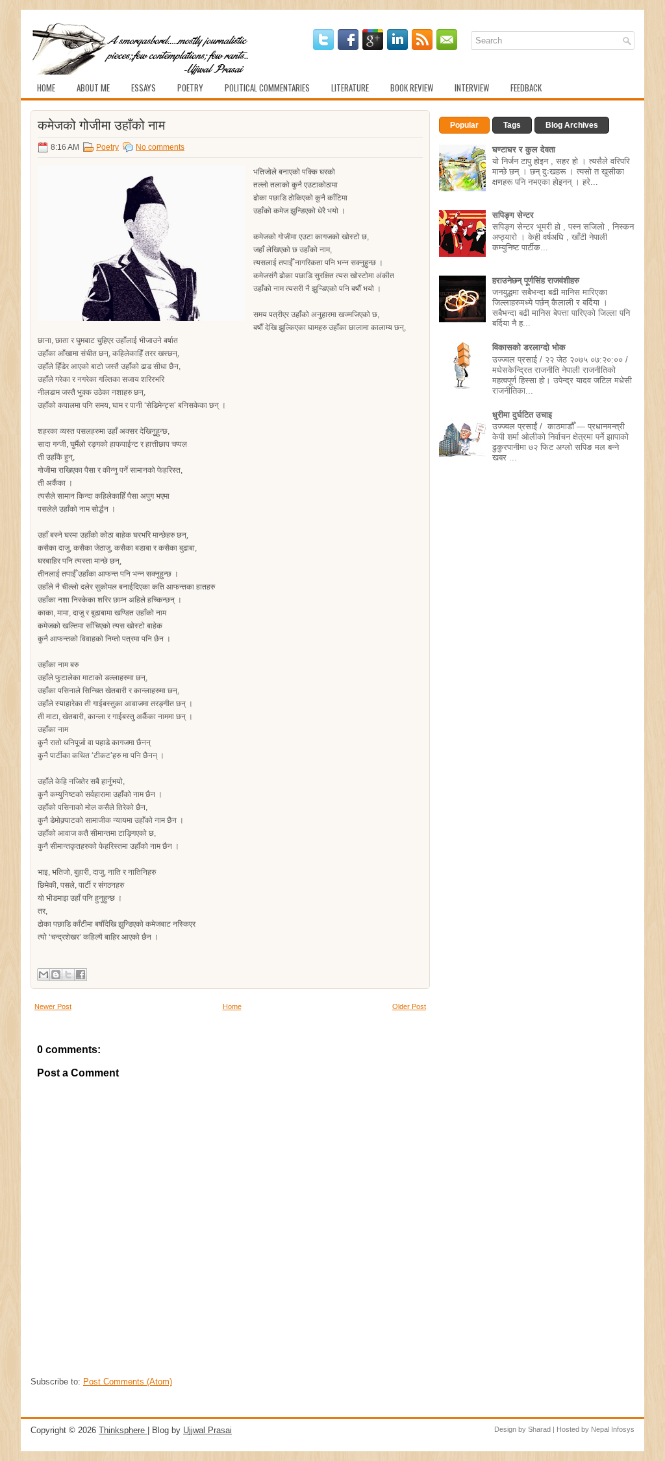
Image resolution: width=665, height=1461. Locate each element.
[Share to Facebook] (80, 974)
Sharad (539, 1429)
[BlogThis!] (55, 974)
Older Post (409, 1006)
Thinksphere (123, 1430)
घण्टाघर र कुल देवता (523, 149)
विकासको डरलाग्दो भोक (529, 347)
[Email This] (43, 974)
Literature (350, 87)
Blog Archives (572, 125)
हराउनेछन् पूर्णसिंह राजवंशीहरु (535, 280)
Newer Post (52, 1006)
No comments (160, 147)
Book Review (411, 87)
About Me (93, 87)
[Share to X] (68, 974)
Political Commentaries (267, 87)
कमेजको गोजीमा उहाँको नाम (101, 123)
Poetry (190, 87)
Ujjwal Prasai (207, 1430)
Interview (472, 87)
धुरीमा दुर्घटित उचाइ (522, 415)
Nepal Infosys (612, 1429)
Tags (512, 125)
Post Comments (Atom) (127, 1381)
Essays (143, 87)
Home (46, 87)
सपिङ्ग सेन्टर (513, 215)
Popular (464, 125)
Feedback (526, 87)
